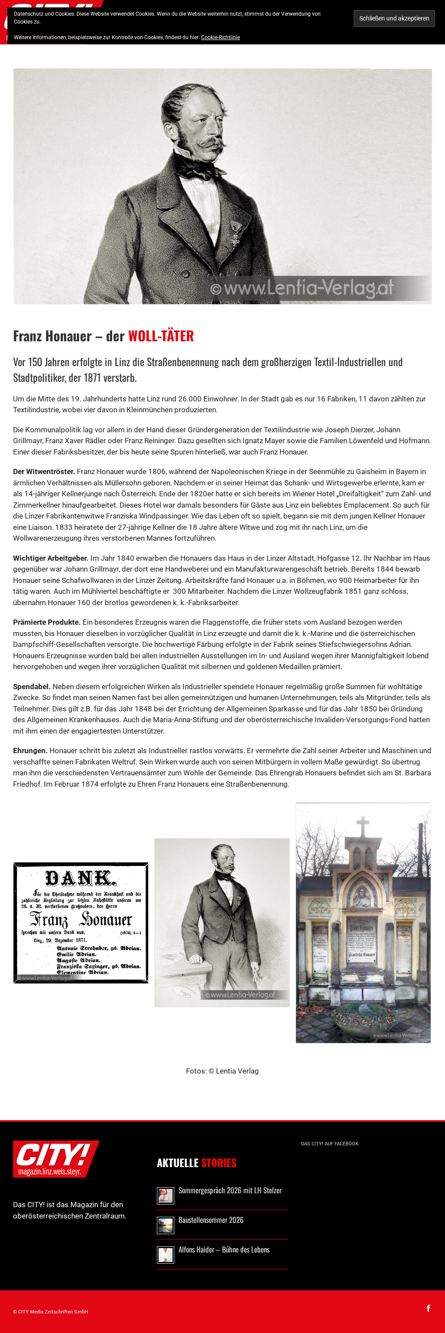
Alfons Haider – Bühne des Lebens (224, 1249)
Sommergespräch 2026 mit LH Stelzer (230, 1190)
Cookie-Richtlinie (220, 37)
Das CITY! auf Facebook (330, 1144)
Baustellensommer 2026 (211, 1219)
